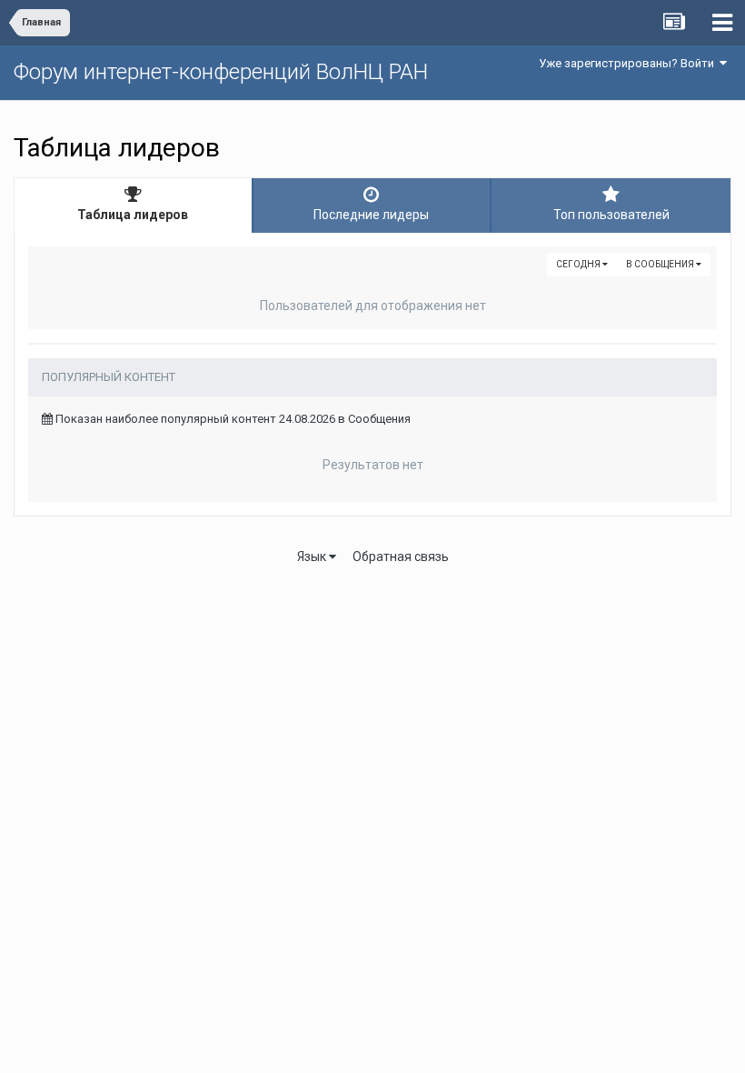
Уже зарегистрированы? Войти (629, 63)
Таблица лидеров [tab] (132, 214)
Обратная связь (401, 556)
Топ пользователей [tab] (611, 214)
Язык (313, 556)
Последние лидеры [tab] (371, 214)
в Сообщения (661, 264)
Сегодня (579, 264)
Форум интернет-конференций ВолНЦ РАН (221, 72)
